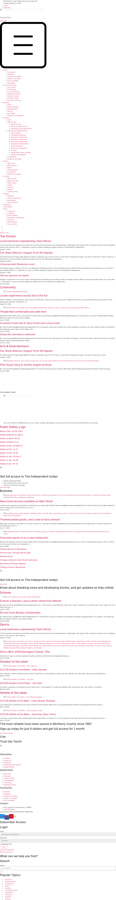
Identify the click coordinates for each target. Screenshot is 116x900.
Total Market (8, 207)
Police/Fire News (13, 98)
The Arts (7, 176)
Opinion (6, 194)
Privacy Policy (12, 224)
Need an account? (6, 852)
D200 (9, 120)
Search (2, 865)
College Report (12, 170)
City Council (11, 87)
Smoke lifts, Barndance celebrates (17, 334)
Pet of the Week (12, 81)
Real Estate (11, 113)
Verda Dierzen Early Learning (21, 152)
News (5, 70)
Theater (10, 185)
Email (2, 831)
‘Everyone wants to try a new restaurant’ (24, 537)
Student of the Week (14, 76)
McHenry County (13, 96)
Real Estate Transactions (15, 217)
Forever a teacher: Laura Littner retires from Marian (30, 600)
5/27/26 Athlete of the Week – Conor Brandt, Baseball (27, 700)
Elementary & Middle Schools (17, 131)
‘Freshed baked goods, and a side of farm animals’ (30, 519)
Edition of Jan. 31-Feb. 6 (10, 456)
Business (7, 102)
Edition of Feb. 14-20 (9, 453)
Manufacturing (12, 109)
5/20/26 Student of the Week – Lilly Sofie (21, 683)
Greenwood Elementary (19, 139)
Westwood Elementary (18, 155)
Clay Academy (16, 133)
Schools (6, 118)
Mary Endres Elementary (19, 141)
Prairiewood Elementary (19, 148)
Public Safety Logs (13, 427)
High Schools (11, 122)
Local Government (10, 85)
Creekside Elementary (18, 135)
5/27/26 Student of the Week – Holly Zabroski (23, 669)
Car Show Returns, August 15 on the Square (26, 252)
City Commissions (13, 92)
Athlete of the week (13, 692)
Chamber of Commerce (15, 115)
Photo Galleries (12, 215)
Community (11, 72)
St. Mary (14, 150)
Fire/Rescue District (14, 94)
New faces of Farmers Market (13, 563)
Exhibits (10, 189)
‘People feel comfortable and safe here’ (23, 311)
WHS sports (11, 163)
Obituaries (10, 74)
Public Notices (12, 222)
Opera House (11, 178)
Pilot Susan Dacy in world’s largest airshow (25, 364)
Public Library (12, 183)
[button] (58, 45)
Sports (6, 161)
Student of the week (14, 661)
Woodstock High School (19, 126)
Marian (9, 168)
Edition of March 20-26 (10, 438)
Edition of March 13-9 (9, 442)
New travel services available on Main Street (26, 501)
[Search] (1, 872)
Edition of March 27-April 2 (11, 435)
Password (3, 837)
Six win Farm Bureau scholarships (20, 612)
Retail (9, 105)
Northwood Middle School (20, 144)
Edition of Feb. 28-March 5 (11, 446)
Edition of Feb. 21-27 (9, 449)
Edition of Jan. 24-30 (9, 460)
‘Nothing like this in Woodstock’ (13, 549)
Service (9, 111)
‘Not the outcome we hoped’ (14, 275)
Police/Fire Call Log (14, 100)
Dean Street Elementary (19, 137)
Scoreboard (11, 172)
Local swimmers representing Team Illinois (25, 241)
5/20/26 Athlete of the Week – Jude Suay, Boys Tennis (28, 714)
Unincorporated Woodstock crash (17, 264)
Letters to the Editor (14, 198)
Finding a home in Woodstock (12, 567)
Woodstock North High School (21, 128)
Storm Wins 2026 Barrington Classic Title (25, 651)
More (5, 209)
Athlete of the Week (14, 79)
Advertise (10, 220)
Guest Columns (12, 202)
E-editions (10, 213)
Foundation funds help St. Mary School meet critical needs (30, 323)
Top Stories (8, 236)
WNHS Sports (12, 165)
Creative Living (12, 191)
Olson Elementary (17, 146)
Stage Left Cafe (12, 181)
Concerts (10, 187)
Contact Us (11, 211)
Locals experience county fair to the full (23, 295)
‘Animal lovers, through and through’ (15, 553)
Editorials (10, 196)
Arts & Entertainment (14, 346)
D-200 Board (11, 89)
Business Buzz (6, 556)
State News (11, 83)
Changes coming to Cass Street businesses (19, 560)
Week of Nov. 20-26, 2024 (11, 431)
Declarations (11, 200)
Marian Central (16, 124)
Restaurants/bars (13, 107)
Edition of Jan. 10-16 (8, 464)
